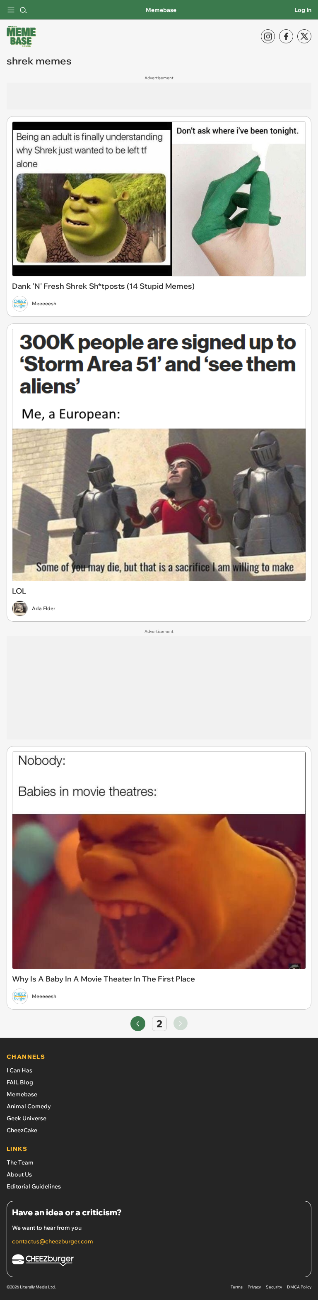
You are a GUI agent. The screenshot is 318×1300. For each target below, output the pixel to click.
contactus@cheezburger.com (52, 1241)
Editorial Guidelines (34, 1186)
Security (274, 1287)
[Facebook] (286, 36)
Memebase (161, 10)
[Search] (23, 10)
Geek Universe (26, 1118)
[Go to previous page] (137, 1023)
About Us (19, 1174)
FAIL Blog (20, 1082)
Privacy (254, 1287)
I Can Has (19, 1070)
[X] (304, 36)
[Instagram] (268, 36)
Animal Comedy (29, 1106)
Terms (237, 1287)
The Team (20, 1162)
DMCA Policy (299, 1287)
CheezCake (22, 1130)
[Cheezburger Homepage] (159, 1261)
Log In (302, 10)
